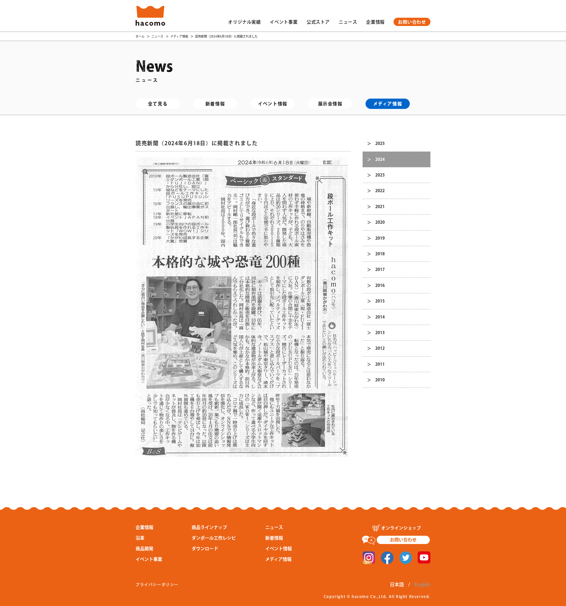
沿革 (140, 538)
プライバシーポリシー (157, 585)
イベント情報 (272, 104)
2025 (380, 143)
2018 (380, 254)
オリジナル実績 (244, 22)
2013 (380, 333)
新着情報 (215, 104)
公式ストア (318, 22)
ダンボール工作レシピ (214, 538)
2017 (380, 269)
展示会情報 (330, 104)
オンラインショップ (401, 528)
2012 (380, 348)
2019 (380, 238)
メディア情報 (179, 36)
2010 (380, 380)
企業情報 (375, 22)
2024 (380, 159)
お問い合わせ (412, 22)
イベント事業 (284, 22)
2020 (380, 222)
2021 (380, 207)
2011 (380, 364)
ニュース (348, 22)
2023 (380, 175)
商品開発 (144, 548)
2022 (380, 191)
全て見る (157, 104)
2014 (380, 317)
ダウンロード (205, 548)
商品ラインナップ (209, 527)
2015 (380, 301)
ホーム (140, 36)
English (422, 584)
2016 (380, 285)
